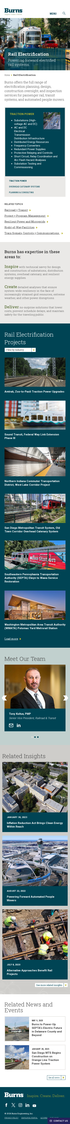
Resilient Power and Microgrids (24, 221)
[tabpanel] (35, 698)
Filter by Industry (15, 349)
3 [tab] (38, 737)
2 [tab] (35, 737)
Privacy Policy (11, 1118)
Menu (53, 13)
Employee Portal (29, 1118)
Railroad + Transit (16, 210)
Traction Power (18, 181)
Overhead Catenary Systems (24, 186)
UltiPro (44, 1118)
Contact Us (60, 1120)
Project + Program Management (25, 216)
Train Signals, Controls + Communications (32, 233)
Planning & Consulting (21, 192)
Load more (11, 638)
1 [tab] (32, 737)
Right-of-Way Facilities (19, 227)
